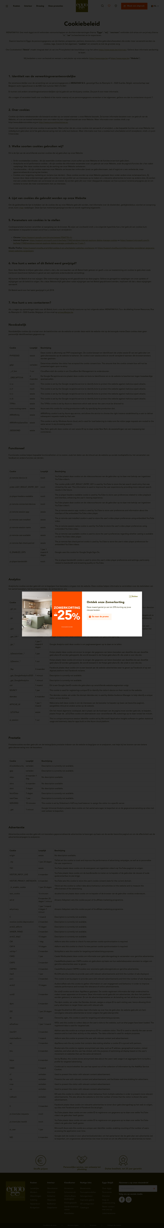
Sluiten (135, 597)
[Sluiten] (130, 597)
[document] (82, 614)
